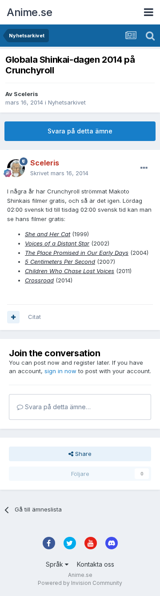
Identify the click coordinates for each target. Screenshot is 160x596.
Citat (34, 316)
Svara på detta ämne (80, 131)
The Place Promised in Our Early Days (76, 252)
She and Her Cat (47, 234)
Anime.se (29, 12)
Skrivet (59, 173)
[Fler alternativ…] (144, 168)
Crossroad (39, 280)
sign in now (60, 371)
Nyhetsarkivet (67, 102)
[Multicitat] (13, 317)
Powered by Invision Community (80, 583)
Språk (55, 564)
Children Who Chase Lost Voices (69, 270)
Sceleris (26, 93)
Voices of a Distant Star (57, 243)
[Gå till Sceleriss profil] (16, 168)
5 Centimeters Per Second (60, 261)
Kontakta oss (95, 564)
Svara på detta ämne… (57, 407)
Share (82, 453)
